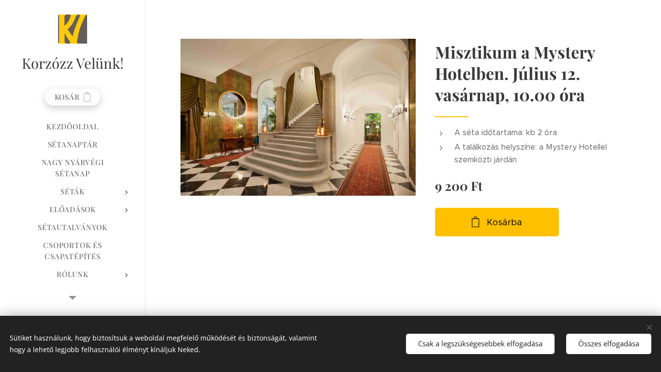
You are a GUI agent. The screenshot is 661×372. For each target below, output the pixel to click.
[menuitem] (72, 126)
